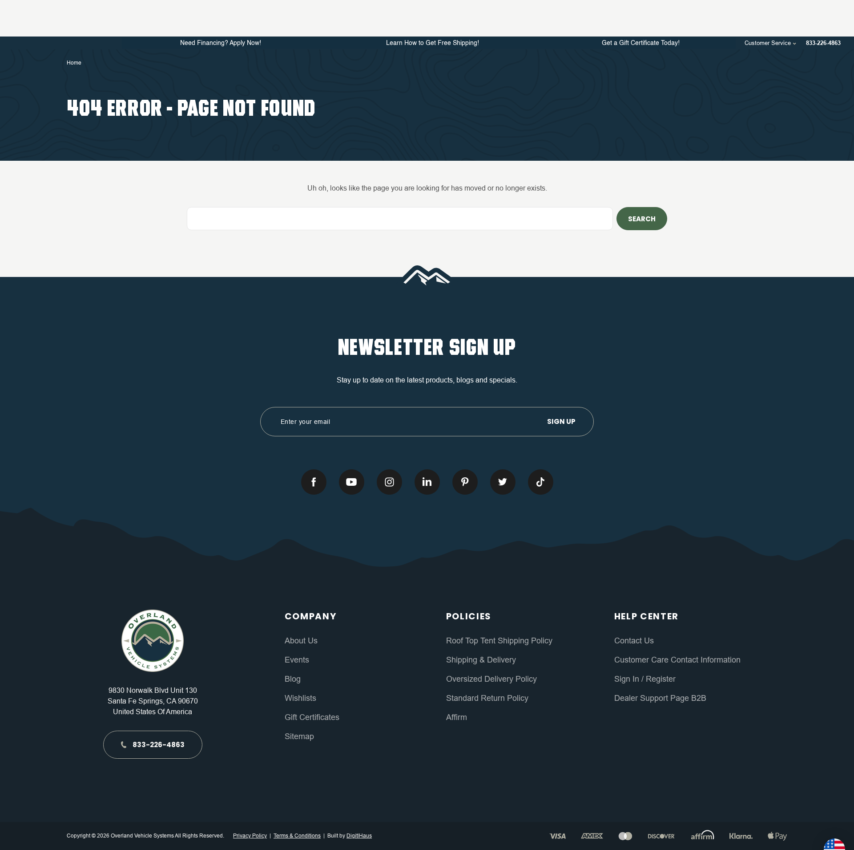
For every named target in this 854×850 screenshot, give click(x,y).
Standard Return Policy (487, 698)
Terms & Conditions (297, 836)
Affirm (456, 717)
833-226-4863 (823, 43)
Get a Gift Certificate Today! (641, 43)
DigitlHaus (359, 836)
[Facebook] (313, 482)
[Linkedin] (427, 482)
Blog (293, 679)
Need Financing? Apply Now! (220, 43)
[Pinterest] (465, 482)
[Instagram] (389, 482)
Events (297, 659)
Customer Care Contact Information (677, 659)
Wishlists (300, 698)
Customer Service (769, 43)
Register (660, 679)
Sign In (627, 679)
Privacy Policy (250, 836)
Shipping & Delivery (481, 659)
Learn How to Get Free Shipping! (432, 43)
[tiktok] (540, 482)
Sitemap (299, 736)
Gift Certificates (312, 717)
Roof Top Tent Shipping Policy (499, 640)
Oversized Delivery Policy (491, 679)
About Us (301, 640)
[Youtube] (351, 482)
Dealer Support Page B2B (660, 698)
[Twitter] (503, 482)
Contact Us (634, 640)
